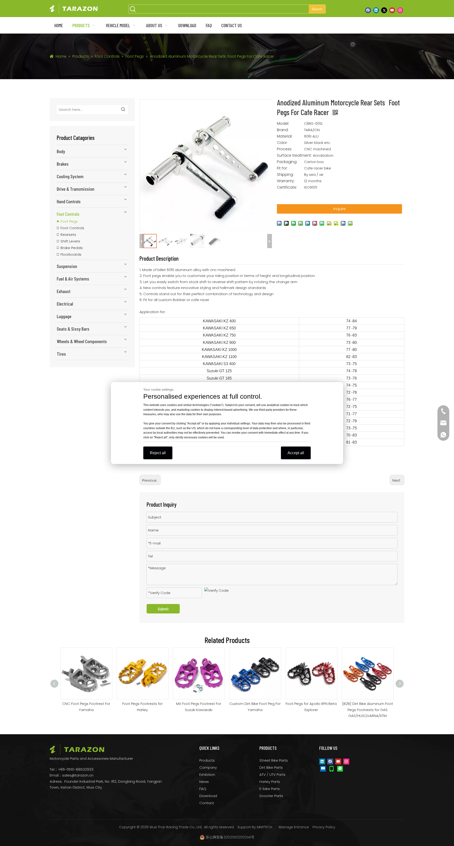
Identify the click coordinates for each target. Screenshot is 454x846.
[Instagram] (400, 10)
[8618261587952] (340, 768)
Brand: (282, 130)
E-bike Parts (269, 788)
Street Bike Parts (273, 760)
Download (208, 795)
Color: (282, 142)
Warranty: (286, 181)
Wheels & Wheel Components (82, 341)
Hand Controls (69, 201)
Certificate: (287, 187)
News (204, 781)
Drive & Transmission (75, 189)
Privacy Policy (324, 827)
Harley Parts (269, 781)
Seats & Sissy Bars (73, 329)
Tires (61, 354)
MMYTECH (264, 827)
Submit (163, 608)
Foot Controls (68, 214)
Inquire (339, 209)
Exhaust (63, 291)
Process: (284, 149)
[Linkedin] (376, 10)
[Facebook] (368, 10)
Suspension (67, 266)
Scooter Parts (271, 795)
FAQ (202, 788)
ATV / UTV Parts (272, 774)
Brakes (63, 164)
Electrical (65, 303)
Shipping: (285, 174)
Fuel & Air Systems (73, 278)
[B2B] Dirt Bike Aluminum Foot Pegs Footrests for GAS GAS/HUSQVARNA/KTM (367, 709)
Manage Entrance (294, 827)
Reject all (158, 453)
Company (208, 767)
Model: (283, 123)
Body (61, 151)
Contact (206, 802)
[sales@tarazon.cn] (323, 768)
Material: (284, 136)
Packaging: (287, 161)
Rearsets (68, 234)
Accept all (296, 453)
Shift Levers (70, 241)
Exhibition (207, 774)
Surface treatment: (294, 155)
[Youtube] (392, 10)
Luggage (64, 316)
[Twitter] (384, 10)
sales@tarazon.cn (77, 775)
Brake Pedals (72, 247)
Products (207, 760)
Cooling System (70, 176)
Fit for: (282, 168)
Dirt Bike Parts (271, 767)
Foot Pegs (69, 221)
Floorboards (71, 254)
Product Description (159, 258)
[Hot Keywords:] (123, 109)
